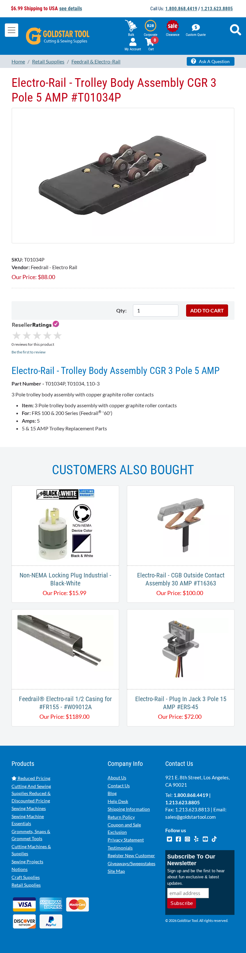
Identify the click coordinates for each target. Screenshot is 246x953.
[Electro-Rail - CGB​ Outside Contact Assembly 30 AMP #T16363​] (181, 525)
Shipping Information (129, 809)
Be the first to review (28, 352)
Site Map (116, 871)
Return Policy (121, 817)
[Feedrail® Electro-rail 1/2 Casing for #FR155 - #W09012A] (65, 648)
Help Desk (118, 801)
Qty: (121, 310)
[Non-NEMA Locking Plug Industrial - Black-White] (65, 525)
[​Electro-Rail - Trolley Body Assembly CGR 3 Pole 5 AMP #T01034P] (123, 175)
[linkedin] (196, 838)
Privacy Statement (126, 839)
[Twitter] (169, 838)
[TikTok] (214, 838)
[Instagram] (187, 838)
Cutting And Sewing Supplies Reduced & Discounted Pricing (31, 793)
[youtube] (205, 838)
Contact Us (119, 785)
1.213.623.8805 (217, 9)
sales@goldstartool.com (190, 817)
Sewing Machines (29, 808)
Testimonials (120, 847)
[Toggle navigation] (11, 30)
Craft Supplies (26, 877)
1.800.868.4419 (181, 9)
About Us (117, 777)
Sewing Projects (27, 861)
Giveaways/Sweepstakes (131, 863)
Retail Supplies (26, 885)
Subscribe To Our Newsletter (191, 859)
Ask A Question (214, 61)
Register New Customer (131, 855)
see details (70, 8)
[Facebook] (178, 838)
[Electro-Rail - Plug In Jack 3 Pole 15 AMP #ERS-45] (181, 648)
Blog (112, 793)
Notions (20, 869)
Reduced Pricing (33, 778)
